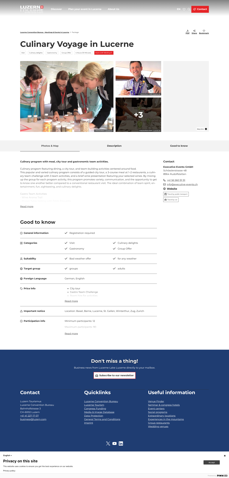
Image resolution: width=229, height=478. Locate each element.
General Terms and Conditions (102, 419)
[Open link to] (108, 443)
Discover (56, 9)
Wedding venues (158, 426)
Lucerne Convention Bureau (101, 401)
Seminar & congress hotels (164, 405)
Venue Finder (156, 401)
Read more (26, 206)
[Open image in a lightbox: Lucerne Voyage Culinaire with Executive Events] (66, 96)
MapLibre (200, 129)
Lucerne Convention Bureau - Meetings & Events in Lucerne (44, 32)
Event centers (156, 408)
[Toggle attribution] (206, 129)
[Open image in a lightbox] (138, 115)
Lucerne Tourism (94, 405)
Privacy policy (9, 471)
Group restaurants (159, 422)
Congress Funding (95, 408)
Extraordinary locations (161, 415)
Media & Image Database (99, 412)
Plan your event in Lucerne (84, 9)
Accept (212, 462)
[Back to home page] (31, 9)
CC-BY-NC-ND (109, 130)
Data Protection (93, 415)
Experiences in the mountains (166, 419)
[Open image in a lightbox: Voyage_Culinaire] (138, 78)
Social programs (157, 412)
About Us (113, 9)
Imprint (88, 422)
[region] (186, 96)
